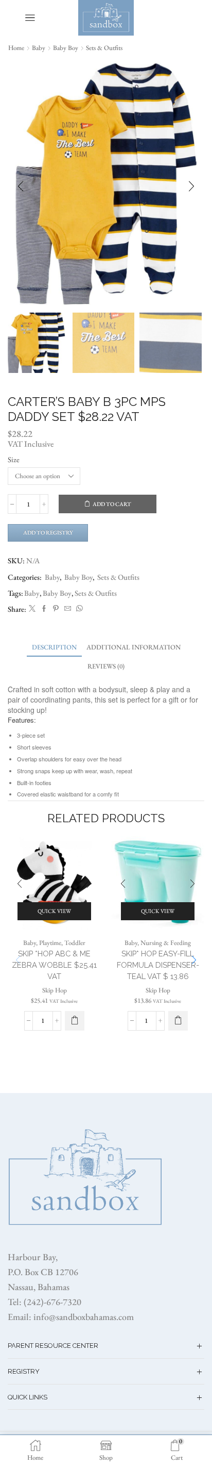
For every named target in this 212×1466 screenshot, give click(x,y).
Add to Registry (48, 532)
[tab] (54, 647)
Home (16, 47)
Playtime (50, 942)
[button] (20, 187)
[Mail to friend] (68, 609)
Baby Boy (65, 47)
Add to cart (112, 504)
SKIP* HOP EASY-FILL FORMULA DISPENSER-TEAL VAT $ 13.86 (158, 965)
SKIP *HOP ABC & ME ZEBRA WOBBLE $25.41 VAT (54, 965)
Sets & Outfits (104, 47)
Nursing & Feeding (165, 942)
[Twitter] (32, 609)
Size (14, 459)
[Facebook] (44, 609)
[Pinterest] (56, 609)
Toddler (74, 942)
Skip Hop (54, 990)
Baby (38, 47)
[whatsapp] (78, 609)
